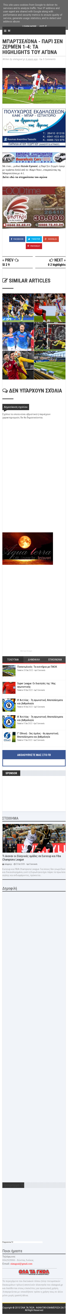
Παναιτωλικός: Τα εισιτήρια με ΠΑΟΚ (37, 666)
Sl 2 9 (6, 265)
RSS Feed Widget (26, 651)
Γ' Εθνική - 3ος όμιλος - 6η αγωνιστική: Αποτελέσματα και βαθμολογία (38, 735)
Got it (43, 26)
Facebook (18, 239)
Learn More (29, 26)
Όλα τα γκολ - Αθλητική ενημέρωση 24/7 (43, 1307)
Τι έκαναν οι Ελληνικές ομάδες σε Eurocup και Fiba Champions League (31, 857)
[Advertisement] (26, 510)
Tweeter (35, 239)
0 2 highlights (57, 265)
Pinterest (35, 246)
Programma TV (7, 1242)
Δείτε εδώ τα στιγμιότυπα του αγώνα (24, 177)
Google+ (52, 239)
